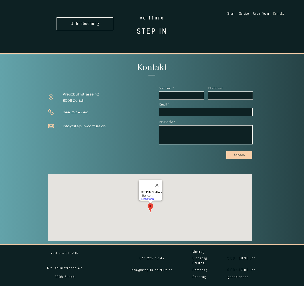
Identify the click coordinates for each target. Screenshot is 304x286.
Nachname (215, 87)
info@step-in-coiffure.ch (84, 126)
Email (163, 104)
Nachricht (166, 121)
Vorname (165, 87)
